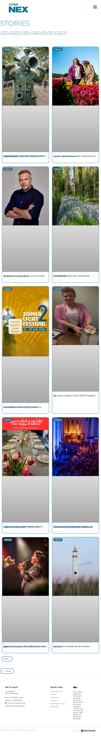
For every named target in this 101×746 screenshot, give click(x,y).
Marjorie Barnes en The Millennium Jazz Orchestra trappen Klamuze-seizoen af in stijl (25, 646)
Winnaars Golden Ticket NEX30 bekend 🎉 (74, 395)
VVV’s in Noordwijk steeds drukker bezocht (71, 646)
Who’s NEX (54, 707)
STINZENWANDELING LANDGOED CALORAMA (71, 276)
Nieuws (53, 694)
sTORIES (15, 23)
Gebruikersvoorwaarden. (27, 730)
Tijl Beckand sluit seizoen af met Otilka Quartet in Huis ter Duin (24, 276)
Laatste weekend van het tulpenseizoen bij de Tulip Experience (74, 156)
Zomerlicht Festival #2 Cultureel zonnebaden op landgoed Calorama (22, 407)
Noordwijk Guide (56, 691)
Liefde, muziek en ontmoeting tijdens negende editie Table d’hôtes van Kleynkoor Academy (23, 526)
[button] (7, 658)
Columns (53, 700)
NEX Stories (54, 697)
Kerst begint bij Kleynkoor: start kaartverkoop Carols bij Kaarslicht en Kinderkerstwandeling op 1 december (73, 526)
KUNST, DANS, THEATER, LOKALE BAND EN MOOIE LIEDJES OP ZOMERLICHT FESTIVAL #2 (24, 156)
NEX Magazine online (57, 704)
